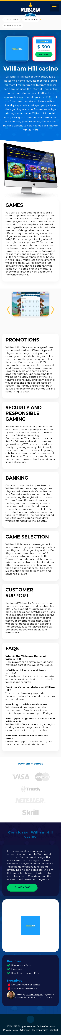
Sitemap (24, 1030)
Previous (8, 309)
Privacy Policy (10, 1030)
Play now (44, 54)
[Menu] (54, 7)
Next (53, 309)
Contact (54, 1030)
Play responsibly (39, 1030)
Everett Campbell (34, 995)
